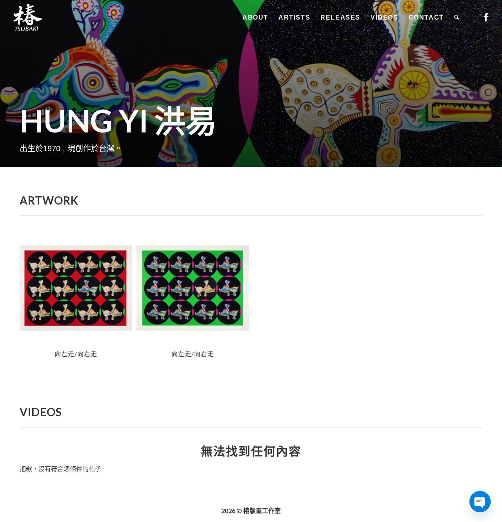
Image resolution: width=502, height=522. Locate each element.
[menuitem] (255, 17)
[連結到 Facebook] (486, 17)
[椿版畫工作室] (27, 17)
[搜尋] (456, 17)
